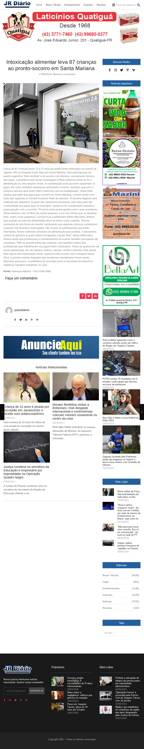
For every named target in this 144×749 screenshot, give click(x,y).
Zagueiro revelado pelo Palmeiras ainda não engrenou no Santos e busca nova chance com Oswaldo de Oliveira (121, 460)
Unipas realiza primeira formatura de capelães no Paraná (128, 546)
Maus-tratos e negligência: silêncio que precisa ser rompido (79, 695)
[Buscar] (138, 5)
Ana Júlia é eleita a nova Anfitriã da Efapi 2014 (121, 419)
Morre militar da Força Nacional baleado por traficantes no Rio (128, 494)
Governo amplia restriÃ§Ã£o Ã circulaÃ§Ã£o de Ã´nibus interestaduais (79, 682)
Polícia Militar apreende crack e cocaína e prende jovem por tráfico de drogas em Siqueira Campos (120, 343)
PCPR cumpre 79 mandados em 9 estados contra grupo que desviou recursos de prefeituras (120, 381)
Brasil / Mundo (53, 5)
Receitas (101, 5)
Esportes (88, 5)
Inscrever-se (36, 690)
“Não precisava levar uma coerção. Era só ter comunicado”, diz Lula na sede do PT (128, 530)
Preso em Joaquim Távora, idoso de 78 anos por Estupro (77, 707)
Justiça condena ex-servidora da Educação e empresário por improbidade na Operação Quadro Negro (26, 472)
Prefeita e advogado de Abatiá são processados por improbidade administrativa (127, 682)
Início (39, 5)
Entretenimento (72, 5)
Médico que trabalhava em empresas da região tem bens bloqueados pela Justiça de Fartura (127, 711)
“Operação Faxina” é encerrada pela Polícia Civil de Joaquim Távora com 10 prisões (127, 696)
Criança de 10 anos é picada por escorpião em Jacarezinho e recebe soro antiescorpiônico (26, 410)
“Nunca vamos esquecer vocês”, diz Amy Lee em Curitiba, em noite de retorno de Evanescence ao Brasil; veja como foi (128, 512)
